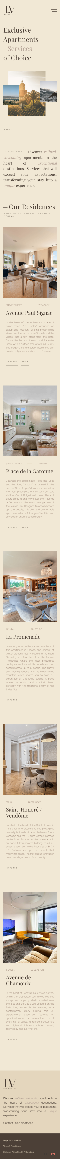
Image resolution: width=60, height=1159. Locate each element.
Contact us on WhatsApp (18, 1123)
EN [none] (53, 1154)
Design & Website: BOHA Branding (18, 1152)
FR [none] (45, 1154)
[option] (45, 1154)
